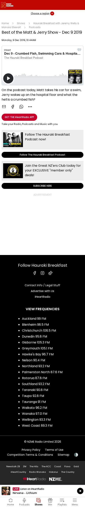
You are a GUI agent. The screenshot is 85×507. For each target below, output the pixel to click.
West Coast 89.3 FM (37, 425)
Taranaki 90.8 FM (35, 390)
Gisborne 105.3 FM (36, 342)
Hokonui (53, 472)
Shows (21, 23)
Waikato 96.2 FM (34, 407)
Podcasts (35, 27)
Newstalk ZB (13, 466)
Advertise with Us (42, 291)
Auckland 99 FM (34, 318)
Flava (67, 466)
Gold (76, 466)
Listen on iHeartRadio (42, 491)
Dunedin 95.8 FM (34, 336)
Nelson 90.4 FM (33, 360)
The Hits (33, 466)
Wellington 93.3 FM (36, 419)
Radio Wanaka (37, 472)
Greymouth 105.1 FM (37, 348)
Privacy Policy (31, 450)
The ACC (46, 466)
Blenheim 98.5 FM (35, 324)
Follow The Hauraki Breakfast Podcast (42, 144)
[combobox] (30, 106)
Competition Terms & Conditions (30, 455)
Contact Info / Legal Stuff (42, 285)
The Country (67, 472)
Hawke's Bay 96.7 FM (38, 354)
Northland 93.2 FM (36, 366)
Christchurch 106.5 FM (39, 330)
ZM (24, 466)
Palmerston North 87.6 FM (42, 372)
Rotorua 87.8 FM (34, 378)
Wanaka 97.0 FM (34, 413)
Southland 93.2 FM (36, 384)
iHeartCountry (18, 472)
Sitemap (63, 455)
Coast (57, 466)
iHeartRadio (42, 297)
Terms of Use (54, 450)
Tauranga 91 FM (34, 402)
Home (5, 23)
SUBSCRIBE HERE (42, 175)
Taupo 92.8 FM (33, 396)
